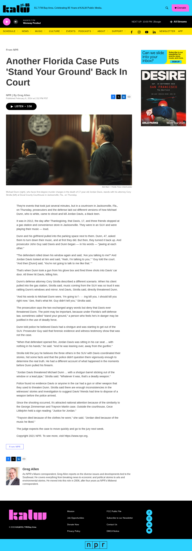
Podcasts (84, 31)
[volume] (15, 21)
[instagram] (139, 31)
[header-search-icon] (167, 8)
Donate (181, 7)
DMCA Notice (113, 531)
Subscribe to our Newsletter (120, 518)
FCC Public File (114, 511)
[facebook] (131, 31)
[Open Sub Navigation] (17, 31)
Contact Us (112, 524)
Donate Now (73, 524)
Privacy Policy (73, 531)
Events (70, 31)
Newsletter (167, 31)
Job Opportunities (75, 518)
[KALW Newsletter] (163, 57)
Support (117, 31)
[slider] (20, 21)
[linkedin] (154, 31)
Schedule (9, 31)
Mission (70, 511)
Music (39, 31)
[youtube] (146, 31)
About (101, 31)
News (25, 31)
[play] (6, 22)
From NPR (12, 49)
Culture (54, 31)
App (180, 31)
